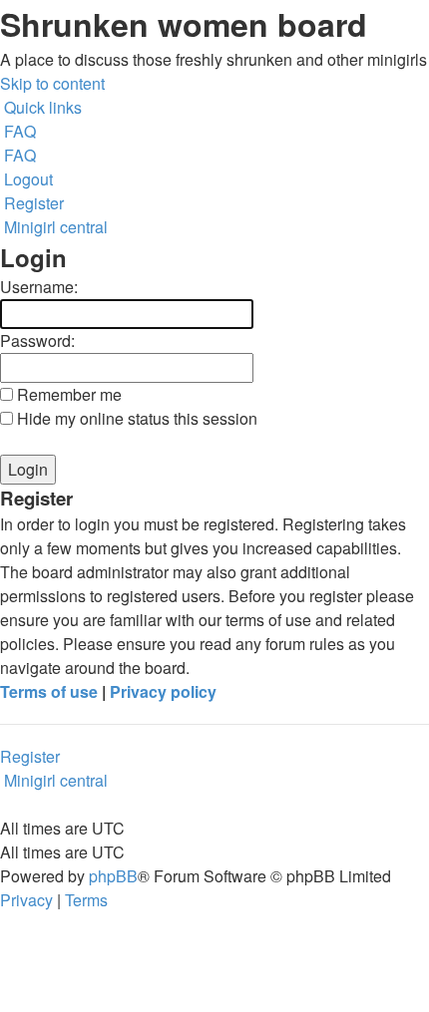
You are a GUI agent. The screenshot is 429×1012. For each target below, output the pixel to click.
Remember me (67, 394)
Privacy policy (163, 691)
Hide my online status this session (135, 418)
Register (30, 756)
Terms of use (49, 691)
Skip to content (52, 83)
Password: (37, 340)
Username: (39, 286)
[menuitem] (18, 131)
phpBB (113, 875)
